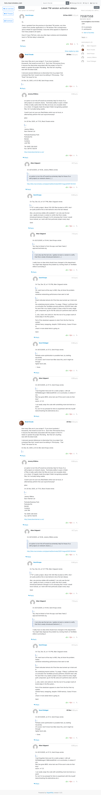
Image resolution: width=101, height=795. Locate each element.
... (23, 84)
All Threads (9, 13)
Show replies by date (72, 51)
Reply (24, 46)
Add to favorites (89, 32)
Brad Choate (29, 54)
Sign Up (94, 3)
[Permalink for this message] (77, 44)
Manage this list (76, 3)
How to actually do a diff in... (90, 10)
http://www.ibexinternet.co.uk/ (34, 152)
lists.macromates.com (13, 3)
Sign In (86, 3)
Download (9, 21)
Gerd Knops (29, 15)
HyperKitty (50, 792)
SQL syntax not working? (26, 10)
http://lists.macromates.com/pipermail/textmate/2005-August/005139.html (51, 184)
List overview (9, 8)
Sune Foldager (44, 343)
